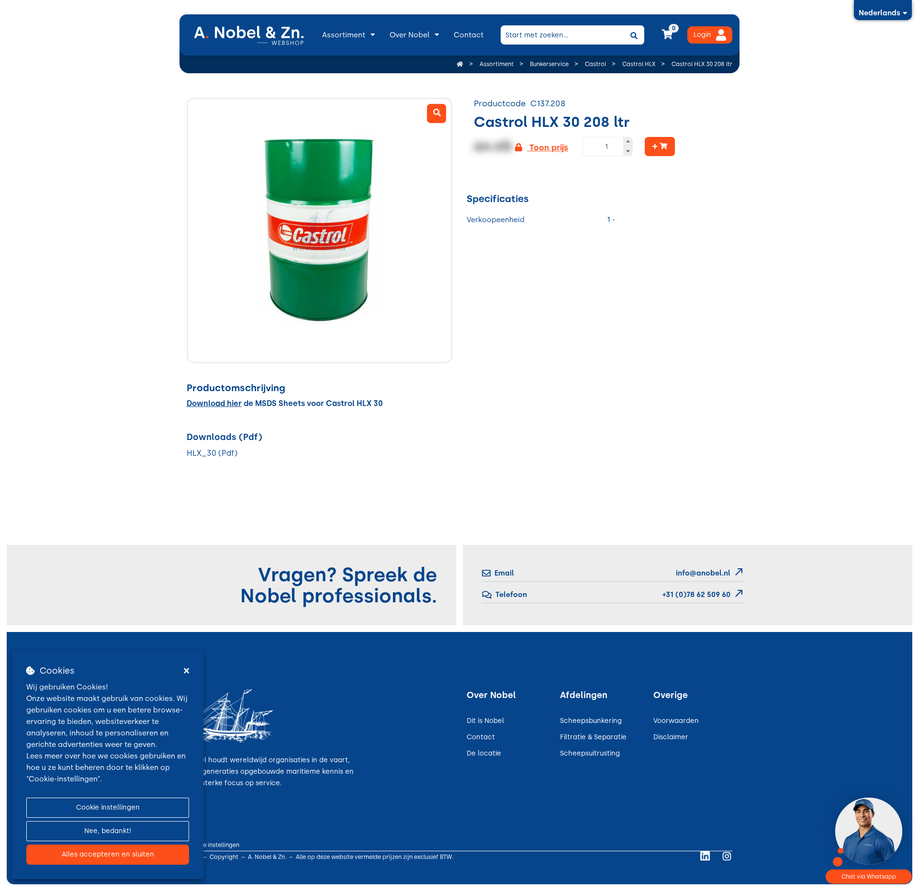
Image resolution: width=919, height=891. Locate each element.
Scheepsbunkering (591, 721)
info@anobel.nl (703, 573)
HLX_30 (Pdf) (212, 453)
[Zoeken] (633, 35)
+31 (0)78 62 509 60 (695, 594)
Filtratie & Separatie (593, 737)
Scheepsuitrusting (590, 753)
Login (702, 35)
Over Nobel (409, 35)
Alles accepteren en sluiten (108, 854)
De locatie (484, 753)
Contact (468, 35)
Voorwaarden (676, 721)
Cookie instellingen (108, 807)
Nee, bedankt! (107, 831)
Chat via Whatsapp (868, 876)
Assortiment (343, 35)
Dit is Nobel (485, 721)
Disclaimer (670, 737)
